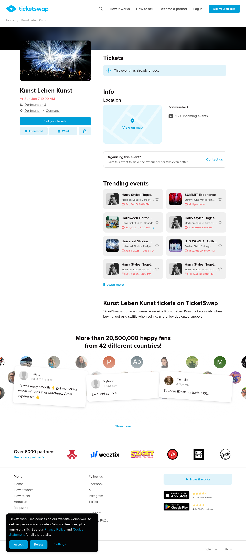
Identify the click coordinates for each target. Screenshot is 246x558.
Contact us (214, 159)
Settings (60, 544)
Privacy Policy (54, 529)
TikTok (93, 502)
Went (65, 131)
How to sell (144, 9)
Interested (36, 131)
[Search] (100, 9)
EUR (225, 549)
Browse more (113, 284)
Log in (198, 9)
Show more (123, 426)
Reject (38, 544)
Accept (18, 544)
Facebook (96, 484)
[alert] (52, 532)
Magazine (21, 508)
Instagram (96, 496)
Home (10, 20)
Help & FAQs (98, 520)
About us (20, 502)
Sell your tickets (224, 9)
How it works (120, 9)
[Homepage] (27, 8)
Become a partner (173, 9)
